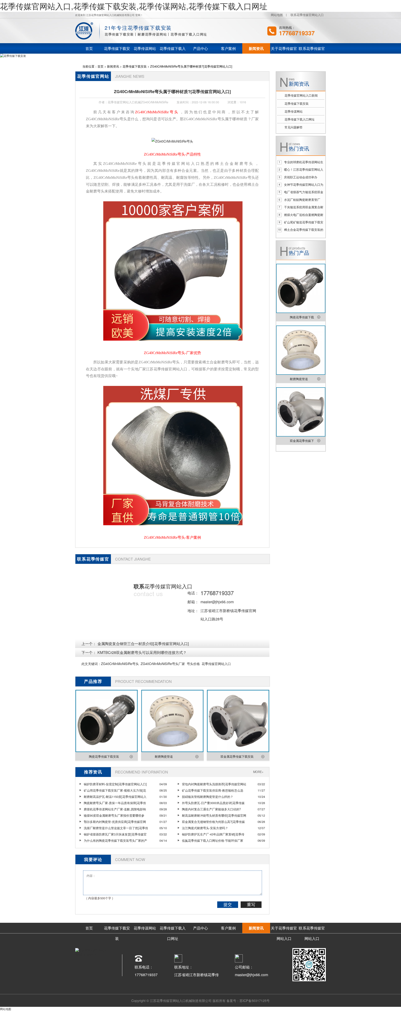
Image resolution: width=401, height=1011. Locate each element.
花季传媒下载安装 (135, 66)
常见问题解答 (294, 127)
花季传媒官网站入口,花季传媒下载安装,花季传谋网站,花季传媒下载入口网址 (133, 6)
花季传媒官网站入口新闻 (301, 95)
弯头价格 (193, 663)
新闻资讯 (113, 66)
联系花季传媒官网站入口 (307, 15)
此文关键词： (91, 663)
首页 (100, 66)
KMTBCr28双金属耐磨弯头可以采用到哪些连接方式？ (142, 652)
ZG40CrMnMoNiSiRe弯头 (120, 663)
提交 (227, 904)
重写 (251, 904)
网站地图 (277, 15)
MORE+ (258, 772)
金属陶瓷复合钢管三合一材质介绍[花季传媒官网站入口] (143, 643)
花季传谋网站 (294, 111)
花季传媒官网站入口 (216, 663)
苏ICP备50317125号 (254, 1000)
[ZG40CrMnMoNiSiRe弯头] (172, 141)
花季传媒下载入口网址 (300, 119)
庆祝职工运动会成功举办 (300, 177)
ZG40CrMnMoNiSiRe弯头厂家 (163, 663)
